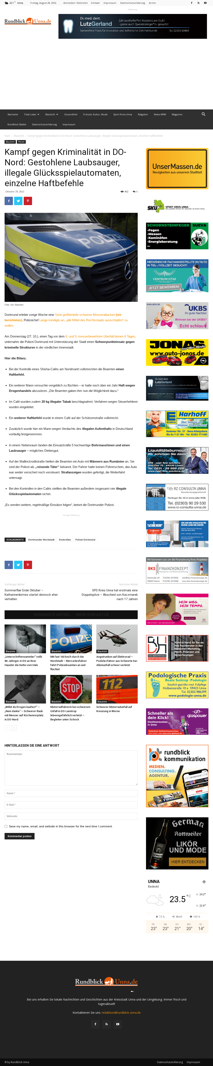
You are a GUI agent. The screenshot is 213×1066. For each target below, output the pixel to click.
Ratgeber (143, 114)
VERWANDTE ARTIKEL (52, 615)
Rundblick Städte (16, 124)
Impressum (110, 2)
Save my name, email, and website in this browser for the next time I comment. (61, 826)
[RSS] (198, 3)
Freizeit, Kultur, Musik (95, 114)
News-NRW (160, 114)
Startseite (12, 114)
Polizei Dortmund (85, 539)
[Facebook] (191, 3)
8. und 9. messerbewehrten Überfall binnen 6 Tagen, (101, 336)
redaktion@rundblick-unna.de (121, 1013)
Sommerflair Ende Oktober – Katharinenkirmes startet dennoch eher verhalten (31, 594)
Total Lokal (30, 114)
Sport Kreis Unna (122, 114)
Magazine (177, 114)
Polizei (21, 141)
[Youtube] (205, 3)
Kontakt (95, 2)
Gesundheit (70, 114)
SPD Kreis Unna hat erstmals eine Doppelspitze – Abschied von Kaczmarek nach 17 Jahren (110, 594)
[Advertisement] (106, 78)
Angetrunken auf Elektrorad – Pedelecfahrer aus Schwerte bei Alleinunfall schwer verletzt (116, 661)
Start (7, 136)
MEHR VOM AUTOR (92, 615)
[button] (203, 115)
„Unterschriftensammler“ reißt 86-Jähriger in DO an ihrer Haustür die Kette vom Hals (23, 661)
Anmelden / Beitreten (75, 2)
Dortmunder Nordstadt (41, 539)
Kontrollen (65, 539)
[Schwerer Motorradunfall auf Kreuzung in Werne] (117, 689)
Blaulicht (50, 114)
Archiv (152, 2)
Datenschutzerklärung (132, 2)
